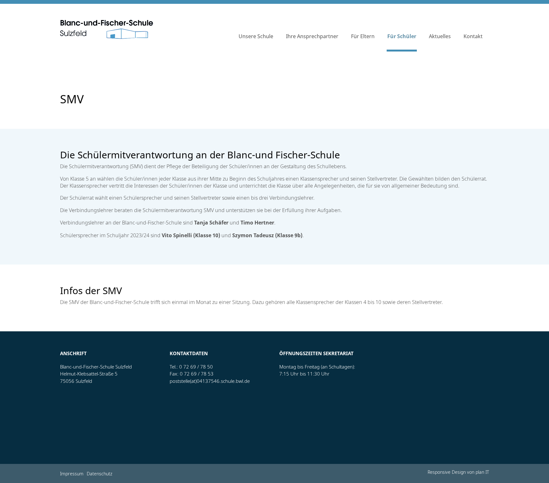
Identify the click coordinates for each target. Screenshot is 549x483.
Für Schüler (401, 36)
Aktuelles (440, 36)
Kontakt (473, 36)
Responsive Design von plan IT (458, 472)
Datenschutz (99, 474)
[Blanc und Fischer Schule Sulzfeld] (106, 29)
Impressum (72, 474)
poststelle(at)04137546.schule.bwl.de (210, 381)
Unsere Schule (256, 36)
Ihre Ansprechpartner (312, 36)
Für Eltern (363, 36)
